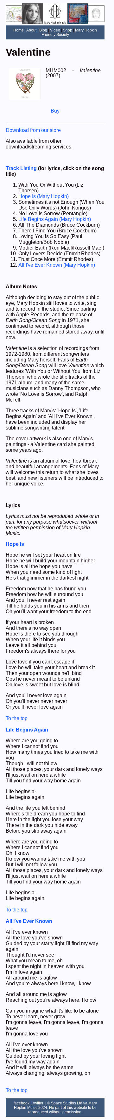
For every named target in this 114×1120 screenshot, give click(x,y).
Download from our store (33, 130)
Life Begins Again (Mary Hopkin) (54, 219)
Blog (43, 30)
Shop (67, 30)
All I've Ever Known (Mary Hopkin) (56, 265)
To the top (17, 718)
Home (18, 30)
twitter (38, 1103)
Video (55, 30)
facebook (21, 1103)
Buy (55, 110)
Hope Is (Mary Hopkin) (43, 196)
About (31, 30)
